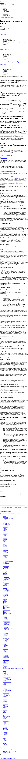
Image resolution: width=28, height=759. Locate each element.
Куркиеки (5, 584)
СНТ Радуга (5, 678)
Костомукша (5, 574)
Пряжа (4, 650)
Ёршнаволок (6, 547)
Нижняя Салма (6, 621)
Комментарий (3, 496)
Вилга (4, 530)
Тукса (4, 711)
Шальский (5, 733)
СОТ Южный (6, 693)
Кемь (4, 564)
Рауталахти (5, 661)
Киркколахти (6, 566)
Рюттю (4, 667)
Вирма (4, 531)
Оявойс (4, 632)
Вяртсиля (5, 538)
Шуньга (4, 737)
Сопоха (4, 683)
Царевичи (5, 727)
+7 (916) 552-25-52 (4, 64)
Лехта (4, 596)
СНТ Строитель (6, 680)
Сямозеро (5, 699)
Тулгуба (4, 712)
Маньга (4, 602)
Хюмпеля (5, 726)
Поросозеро (5, 649)
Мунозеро (5, 616)
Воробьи (5, 534)
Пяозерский (5, 655)
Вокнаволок (5, 533)
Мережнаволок (6, 610)
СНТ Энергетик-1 (7, 682)
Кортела (4, 572)
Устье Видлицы (6, 716)
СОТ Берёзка (6, 689)
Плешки (5, 644)
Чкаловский (5, 729)
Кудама (4, 580)
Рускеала (5, 666)
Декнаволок (5, 545)
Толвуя (4, 707)
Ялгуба (4, 743)
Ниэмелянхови (6, 622)
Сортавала (5, 685)
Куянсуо (5, 585)
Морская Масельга (7, 613)
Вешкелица (5, 527)
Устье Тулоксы (6, 717)
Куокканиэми (6, 583)
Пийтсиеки (5, 639)
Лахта (4, 592)
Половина (5, 647)
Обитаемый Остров (7, 628)
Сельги (4, 672)
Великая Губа (6, 523)
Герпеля (4, 540)
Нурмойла (5, 625)
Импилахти (5, 555)
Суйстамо (5, 696)
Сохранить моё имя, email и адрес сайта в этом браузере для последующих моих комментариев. (13, 508)
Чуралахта (5, 732)
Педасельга (5, 634)
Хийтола (5, 724)
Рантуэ (4, 658)
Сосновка (5, 688)
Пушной (5, 652)
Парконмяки (5, 633)
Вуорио (4, 535)
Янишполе (5, 744)
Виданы (4, 528)
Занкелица (5, 549)
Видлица (5, 529)
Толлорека (5, 708)
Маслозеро (5, 605)
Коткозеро (5, 575)
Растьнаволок (6, 660)
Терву (4, 705)
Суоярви (5, 697)
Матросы (5, 606)
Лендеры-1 (5, 594)
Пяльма (4, 654)
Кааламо (5, 557)
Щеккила (5, 740)
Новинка (5, 623)
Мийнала (5, 611)
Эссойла (5, 741)
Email (1, 491)
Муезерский (5, 614)
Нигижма (5, 618)
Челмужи (5, 728)
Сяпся (4, 700)
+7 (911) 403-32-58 (4, 34)
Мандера (5, 601)
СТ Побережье (6, 695)
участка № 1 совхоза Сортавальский (11, 719)
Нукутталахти (6, 624)
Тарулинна (5, 702)
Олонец (4, 630)
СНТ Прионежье (7, 677)
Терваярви (5, 704)
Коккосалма (5, 568)
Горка (4, 544)
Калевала (5, 560)
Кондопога (5, 569)
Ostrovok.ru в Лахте (6, 155)
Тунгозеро (5, 713)
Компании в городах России (9, 751)
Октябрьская (6, 629)
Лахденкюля (5, 589)
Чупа (4, 730)
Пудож (4, 651)
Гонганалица (6, 542)
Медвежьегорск (6, 607)
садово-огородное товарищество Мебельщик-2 (13, 668)
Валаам (4, 519)
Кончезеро (5, 571)
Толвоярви (5, 706)
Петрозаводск (6, 638)
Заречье (4, 551)
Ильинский (5, 552)
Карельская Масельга (8, 561)
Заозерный (5, 550)
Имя (1, 489)
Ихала (4, 556)
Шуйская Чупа (6, 735)
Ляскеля (4, 600)
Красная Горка (6, 577)
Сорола (4, 684)
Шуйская (5, 734)
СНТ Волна (5, 674)
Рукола (4, 664)
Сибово (4, 673)
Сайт (1, 494)
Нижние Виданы (7, 619)
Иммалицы (5, 553)
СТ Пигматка (6, 694)
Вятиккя (5, 539)
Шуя (4, 739)
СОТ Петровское (7, 690)
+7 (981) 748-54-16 (4, 49)
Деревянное (5, 546)
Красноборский (6, 578)
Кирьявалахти (6, 567)
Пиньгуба (5, 641)
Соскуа (4, 686)
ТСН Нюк (5, 710)
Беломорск (5, 517)
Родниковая (5, 663)
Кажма (4, 558)
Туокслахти (5, 715)
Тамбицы (5, 701)
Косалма (5, 573)
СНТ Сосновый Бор (7, 679)
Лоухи (4, 597)
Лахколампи (5, 591)
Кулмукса (5, 581)
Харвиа (4, 722)
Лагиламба (5, 586)
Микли (4, 612)
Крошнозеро (5, 579)
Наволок (5, 617)
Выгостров (5, 536)
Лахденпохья (6, 590)
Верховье (5, 525)
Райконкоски (6, 657)
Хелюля (4, 723)
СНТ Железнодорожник (8, 675)
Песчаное (5, 636)
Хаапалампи (5, 721)
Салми (4, 669)
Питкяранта (5, 643)
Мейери (4, 608)
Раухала (4, 662)
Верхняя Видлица (7, 524)
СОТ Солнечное (6, 691)
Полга (4, 646)
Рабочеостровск (6, 656)
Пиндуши (5, 640)
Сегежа (4, 671)
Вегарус (4, 522)
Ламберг (5, 588)
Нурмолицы (5, 627)
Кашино (5, 562)
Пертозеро (5, 635)
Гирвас (4, 541)
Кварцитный (6, 563)
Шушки (4, 738)
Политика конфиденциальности (7, 758)
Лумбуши (5, 599)
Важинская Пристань (8, 518)
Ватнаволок (5, 520)
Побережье (5, 645)
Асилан (4, 516)
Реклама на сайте (7, 752)
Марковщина (6, 603)
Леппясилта (5, 595)
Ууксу (4, 718)
